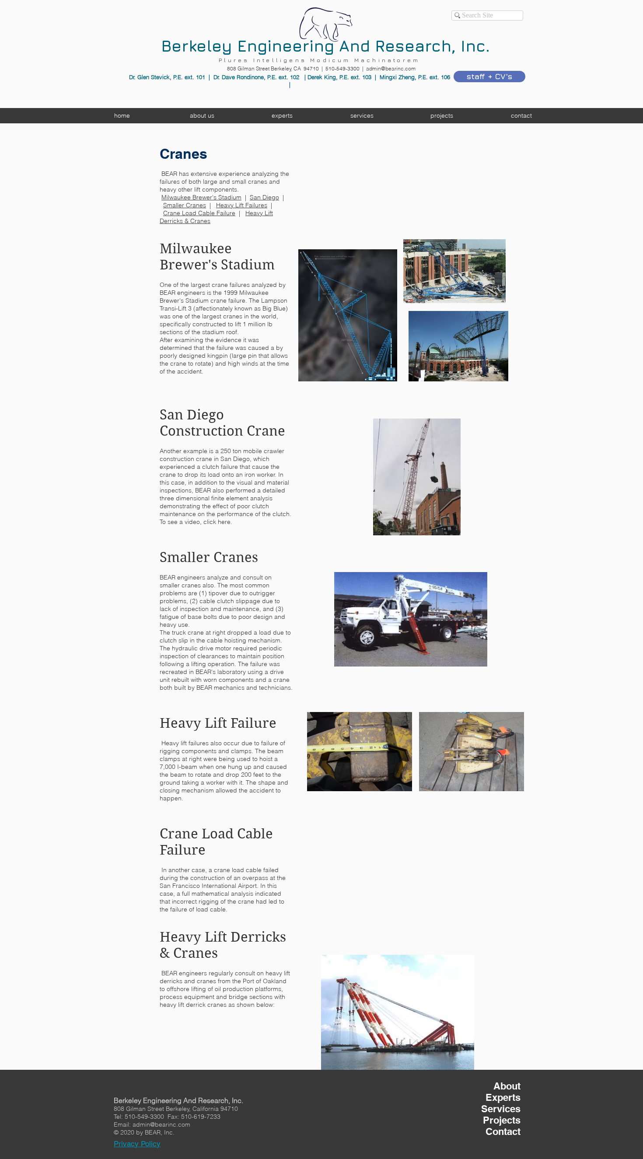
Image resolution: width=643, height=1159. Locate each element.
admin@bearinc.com (391, 68)
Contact (503, 1131)
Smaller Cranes (184, 205)
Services (501, 1108)
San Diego (264, 197)
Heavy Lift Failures (241, 205)
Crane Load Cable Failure (199, 213)
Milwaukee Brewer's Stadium (201, 197)
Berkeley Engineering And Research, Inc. (325, 45)
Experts (503, 1097)
